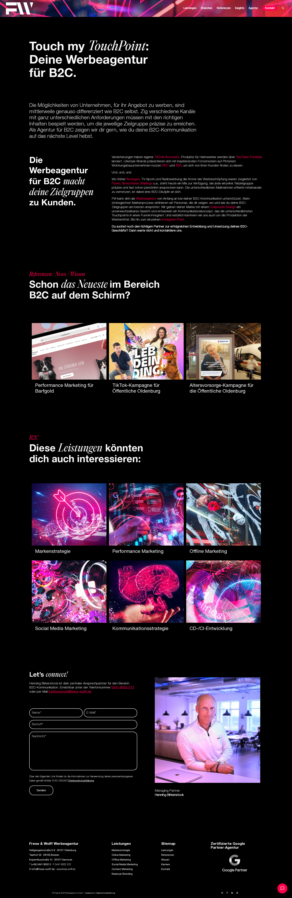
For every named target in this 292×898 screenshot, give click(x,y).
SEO (165, 165)
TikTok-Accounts (166, 157)
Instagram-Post (172, 219)
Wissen (165, 860)
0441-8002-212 (122, 687)
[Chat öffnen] (282, 888)
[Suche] (283, 8)
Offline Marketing (121, 860)
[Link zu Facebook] (227, 892)
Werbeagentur (146, 198)
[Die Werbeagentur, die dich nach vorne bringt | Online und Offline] (19, 8)
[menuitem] (190, 8)
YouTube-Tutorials (249, 157)
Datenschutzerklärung (81, 781)
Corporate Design (223, 207)
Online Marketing (121, 855)
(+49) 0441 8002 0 (41, 865)
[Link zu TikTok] (237, 892)
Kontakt (165, 869)
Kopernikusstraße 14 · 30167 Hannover (50, 860)
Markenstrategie (121, 850)
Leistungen (167, 850)
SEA (179, 165)
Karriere (165, 865)
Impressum (90, 893)
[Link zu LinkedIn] (232, 892)
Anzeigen (133, 179)
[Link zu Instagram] (222, 892)
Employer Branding (122, 874)
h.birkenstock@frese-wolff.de (69, 692)
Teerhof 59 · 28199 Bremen (44, 855)
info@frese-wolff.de (43, 869)
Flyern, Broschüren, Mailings (132, 183)
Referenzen (167, 855)
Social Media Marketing (125, 865)
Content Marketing (122, 869)
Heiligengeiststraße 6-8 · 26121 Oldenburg (52, 850)
